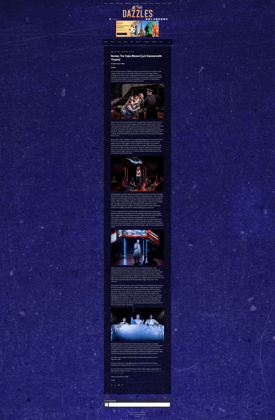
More (160, 41)
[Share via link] (122, 385)
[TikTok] (164, 19)
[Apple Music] (156, 19)
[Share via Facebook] (111, 385)
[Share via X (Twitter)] (115, 385)
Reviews (113, 41)
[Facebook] (151, 19)
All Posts (106, 41)
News (131, 41)
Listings (119, 41)
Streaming (154, 41)
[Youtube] (167, 19)
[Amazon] (161, 19)
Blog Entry (138, 41)
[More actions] (163, 52)
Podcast (126, 41)
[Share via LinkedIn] (118, 385)
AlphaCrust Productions (140, 414)
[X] (149, 19)
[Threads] (154, 19)
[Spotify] (159, 19)
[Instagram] (146, 19)
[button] (169, 41)
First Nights (146, 41)
